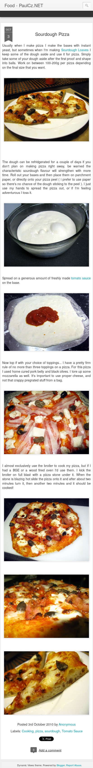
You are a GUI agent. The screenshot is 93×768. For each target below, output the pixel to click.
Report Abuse (73, 765)
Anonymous (67, 724)
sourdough (52, 731)
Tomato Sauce (72, 731)
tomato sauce (81, 278)
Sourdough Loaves (75, 50)
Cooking (28, 731)
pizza (39, 731)
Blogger (61, 765)
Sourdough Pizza (52, 34)
